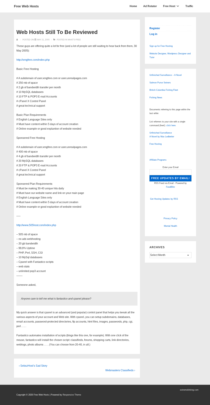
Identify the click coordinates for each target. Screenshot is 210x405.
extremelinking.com (189, 390)
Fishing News (155, 97)
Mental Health (170, 226)
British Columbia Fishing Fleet (163, 90)
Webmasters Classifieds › (120, 370)
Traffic (189, 6)
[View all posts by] (17, 40)
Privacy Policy (170, 218)
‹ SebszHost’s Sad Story (33, 365)
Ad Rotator (150, 6)
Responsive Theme (72, 395)
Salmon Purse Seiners (160, 82)
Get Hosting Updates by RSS (164, 199)
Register (154, 28)
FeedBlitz (170, 187)
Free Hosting (155, 144)
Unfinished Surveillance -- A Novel (165, 75)
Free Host (169, 6)
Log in (153, 34)
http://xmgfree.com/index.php (33, 59)
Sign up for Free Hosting (161, 46)
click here (171, 125)
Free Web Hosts (26, 6)
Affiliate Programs (158, 160)
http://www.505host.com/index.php (36, 225)
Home (133, 6)
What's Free (74, 40)
